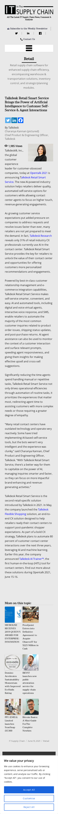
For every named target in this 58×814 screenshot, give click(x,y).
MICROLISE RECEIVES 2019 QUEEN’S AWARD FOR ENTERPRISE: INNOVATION (12, 633)
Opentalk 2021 (39, 173)
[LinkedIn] (28, 33)
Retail (46, 741)
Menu (29, 48)
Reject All (29, 807)
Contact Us (29, 39)
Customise (29, 798)
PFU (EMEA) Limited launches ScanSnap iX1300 (11, 724)
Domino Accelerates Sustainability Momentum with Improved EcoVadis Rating (12, 683)
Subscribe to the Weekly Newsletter (29, 28)
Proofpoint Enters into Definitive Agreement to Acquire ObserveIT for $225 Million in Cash (31, 636)
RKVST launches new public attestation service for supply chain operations (30, 683)
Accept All (29, 789)
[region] (29, 784)
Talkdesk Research (41, 236)
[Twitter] (17, 33)
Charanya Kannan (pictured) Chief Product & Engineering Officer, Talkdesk (27, 135)
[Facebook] (40, 33)
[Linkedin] (14, 120)
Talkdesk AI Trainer (30, 559)
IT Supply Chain (17, 741)
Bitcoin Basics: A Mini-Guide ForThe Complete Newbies (30, 724)
